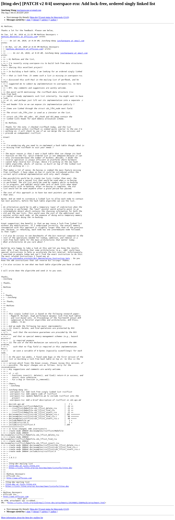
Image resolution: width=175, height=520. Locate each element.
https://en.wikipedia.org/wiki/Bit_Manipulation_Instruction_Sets (35, 258)
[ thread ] (36, 20)
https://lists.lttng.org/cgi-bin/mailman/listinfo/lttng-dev (40, 468)
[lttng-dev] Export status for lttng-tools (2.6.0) (49, 17)
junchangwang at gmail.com (29, 10)
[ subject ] (44, 20)
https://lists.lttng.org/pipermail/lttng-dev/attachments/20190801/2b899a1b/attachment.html (56, 503)
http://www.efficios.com (19, 478)
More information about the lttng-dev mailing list (22, 517)
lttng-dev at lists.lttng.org (24, 466)
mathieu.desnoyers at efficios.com (19, 37)
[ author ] (53, 20)
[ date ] (29, 20)
